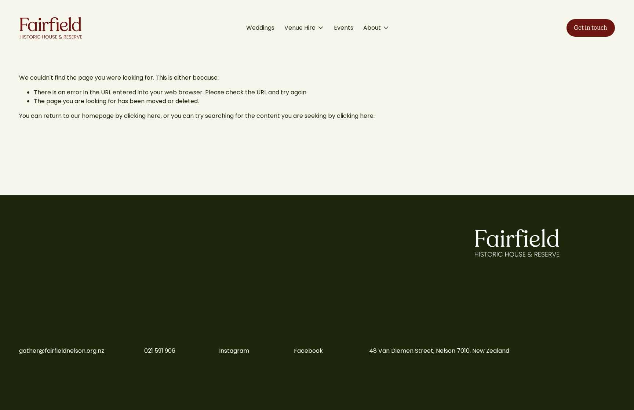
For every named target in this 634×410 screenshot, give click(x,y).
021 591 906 (159, 350)
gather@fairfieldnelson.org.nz (61, 350)
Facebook (308, 350)
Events (343, 27)
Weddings (260, 27)
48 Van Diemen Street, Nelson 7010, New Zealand (439, 350)
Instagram (234, 350)
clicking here (142, 116)
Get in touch (590, 27)
